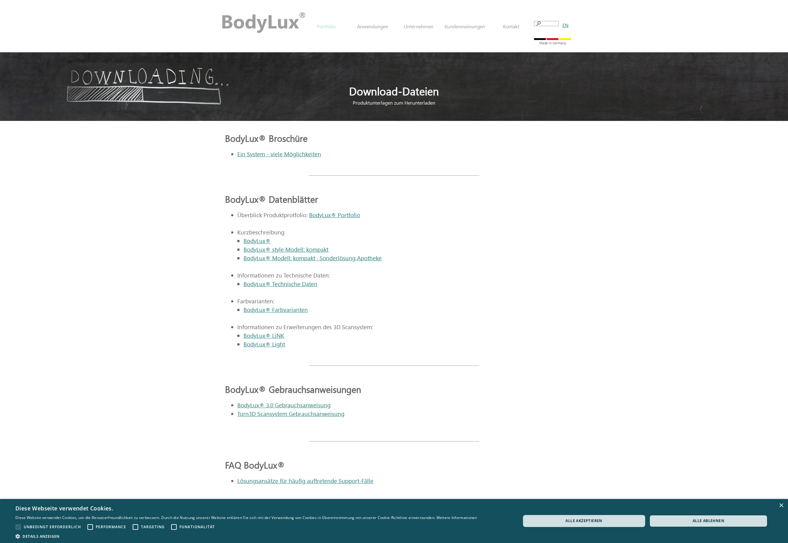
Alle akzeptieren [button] (583, 520)
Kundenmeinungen (464, 26)
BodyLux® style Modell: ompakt (285, 249)
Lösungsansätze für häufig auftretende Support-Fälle (305, 481)
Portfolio (334, 215)
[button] (246, 535)
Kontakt (511, 26)
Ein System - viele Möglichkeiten (279, 154)
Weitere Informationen (456, 517)
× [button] (781, 505)
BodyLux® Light (264, 344)
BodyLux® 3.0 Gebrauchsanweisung (284, 405)
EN (565, 25)
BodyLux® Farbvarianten (275, 309)
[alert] (394, 521)
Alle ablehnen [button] (708, 520)
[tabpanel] (565, 25)
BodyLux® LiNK (263, 335)
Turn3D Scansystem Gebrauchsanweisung (290, 413)
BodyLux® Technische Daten (280, 284)
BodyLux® (257, 241)
